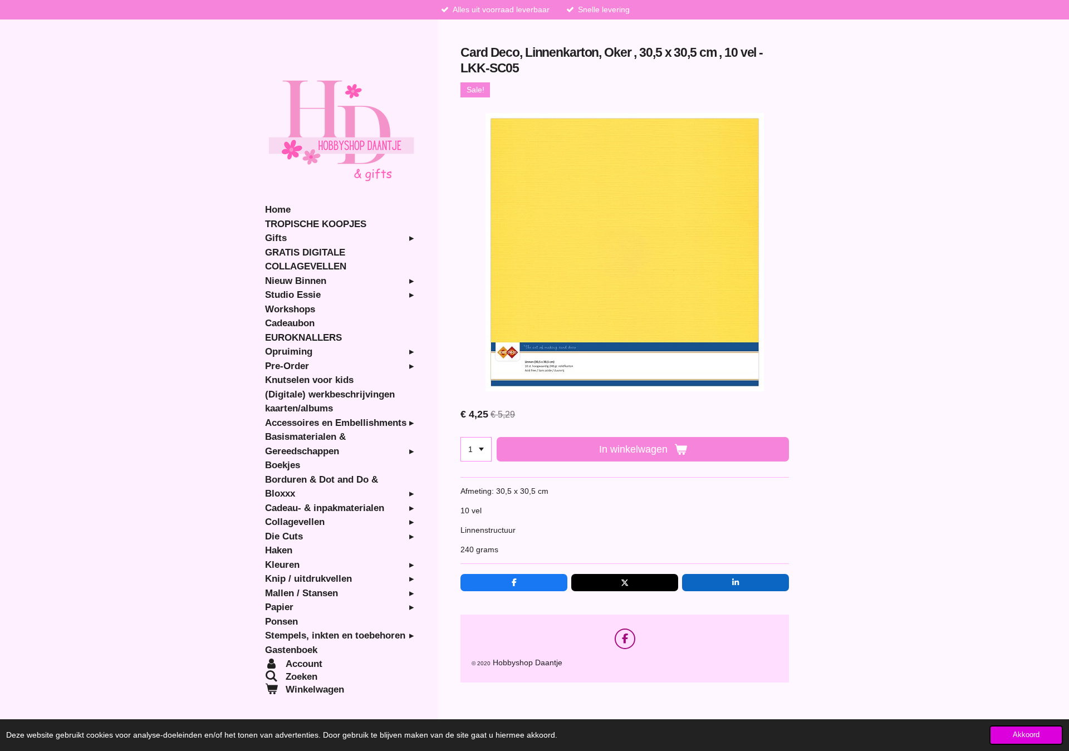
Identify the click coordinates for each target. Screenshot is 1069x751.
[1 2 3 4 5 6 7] (476, 449)
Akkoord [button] (1026, 735)
